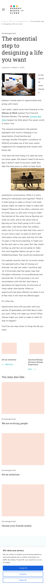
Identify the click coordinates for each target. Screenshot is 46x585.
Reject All (23, 580)
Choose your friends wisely (17, 525)
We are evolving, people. (15, 423)
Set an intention (11, 474)
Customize (23, 574)
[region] (23, 566)
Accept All (23, 568)
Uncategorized (9, 33)
